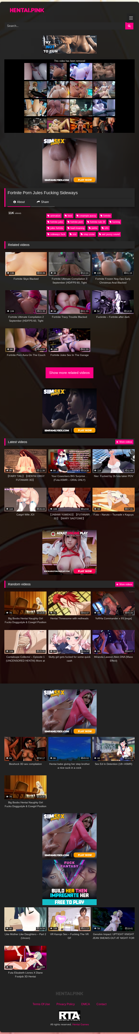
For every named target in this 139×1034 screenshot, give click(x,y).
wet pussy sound (111, 234)
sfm (107, 228)
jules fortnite (56, 228)
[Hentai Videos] (69, 11)
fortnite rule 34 (97, 222)
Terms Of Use (41, 1004)
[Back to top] (128, 1023)
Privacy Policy (65, 1004)
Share (44, 201)
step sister (89, 234)
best (70, 215)
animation (55, 215)
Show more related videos (69, 373)
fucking (116, 222)
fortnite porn (76, 222)
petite (94, 228)
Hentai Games (80, 1024)
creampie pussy (87, 215)
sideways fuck (57, 234)
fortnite (107, 215)
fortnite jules (56, 222)
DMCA (85, 1004)
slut (74, 234)
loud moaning (77, 228)
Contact (101, 1004)
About (20, 201)
